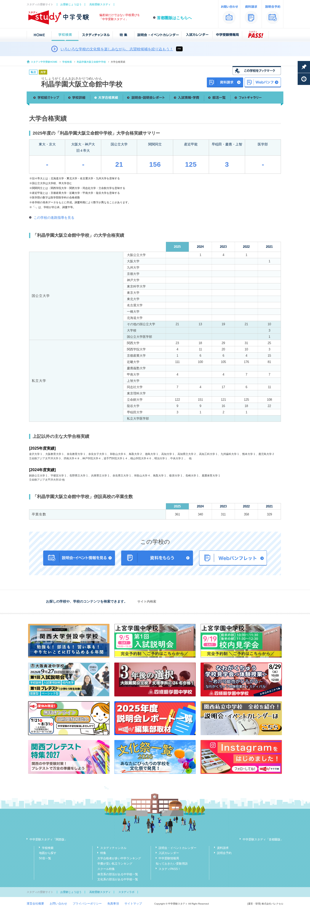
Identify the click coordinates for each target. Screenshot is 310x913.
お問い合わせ (58, 903)
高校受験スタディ (100, 4)
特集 (103, 853)
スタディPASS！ (170, 869)
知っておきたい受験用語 (172, 863)
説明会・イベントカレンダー (177, 848)
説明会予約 (224, 853)
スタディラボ (126, 891)
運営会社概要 (35, 903)
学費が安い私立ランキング (114, 863)
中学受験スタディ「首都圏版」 (263, 839)
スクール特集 (106, 869)
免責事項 (113, 903)
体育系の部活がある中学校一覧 (117, 874)
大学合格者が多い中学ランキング (119, 858)
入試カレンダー (169, 853)
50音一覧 (45, 858)
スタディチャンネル (113, 848)
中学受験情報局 (169, 858)
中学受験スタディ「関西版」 (48, 839)
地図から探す (47, 853)
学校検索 (67, 61)
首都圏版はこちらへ (174, 18)
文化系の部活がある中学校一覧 (117, 879)
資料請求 (223, 848)
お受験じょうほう (71, 4)
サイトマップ (133, 903)
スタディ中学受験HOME (44, 61)
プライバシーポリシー (87, 903)
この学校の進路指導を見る (54, 217)
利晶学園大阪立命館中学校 (91, 61)
